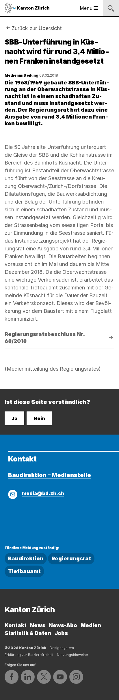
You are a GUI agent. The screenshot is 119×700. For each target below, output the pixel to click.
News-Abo (63, 625)
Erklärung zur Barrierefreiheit (29, 655)
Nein (39, 418)
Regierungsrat (71, 558)
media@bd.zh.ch (43, 493)
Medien (91, 625)
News (37, 625)
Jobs (61, 633)
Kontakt (16, 625)
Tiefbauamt (24, 571)
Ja (14, 418)
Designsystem (62, 648)
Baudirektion (25, 558)
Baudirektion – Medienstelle (49, 475)
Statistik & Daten (28, 633)
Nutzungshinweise (72, 655)
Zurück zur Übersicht (37, 28)
